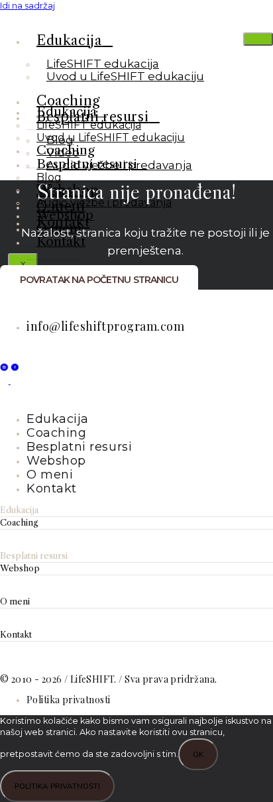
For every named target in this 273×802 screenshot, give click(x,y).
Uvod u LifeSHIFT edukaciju (125, 76)
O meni (15, 601)
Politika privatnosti (57, 786)
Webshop (20, 568)
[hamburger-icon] (258, 39)
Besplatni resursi (86, 164)
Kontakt (16, 635)
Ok (198, 754)
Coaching (19, 523)
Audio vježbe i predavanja (104, 202)
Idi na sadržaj (27, 6)
